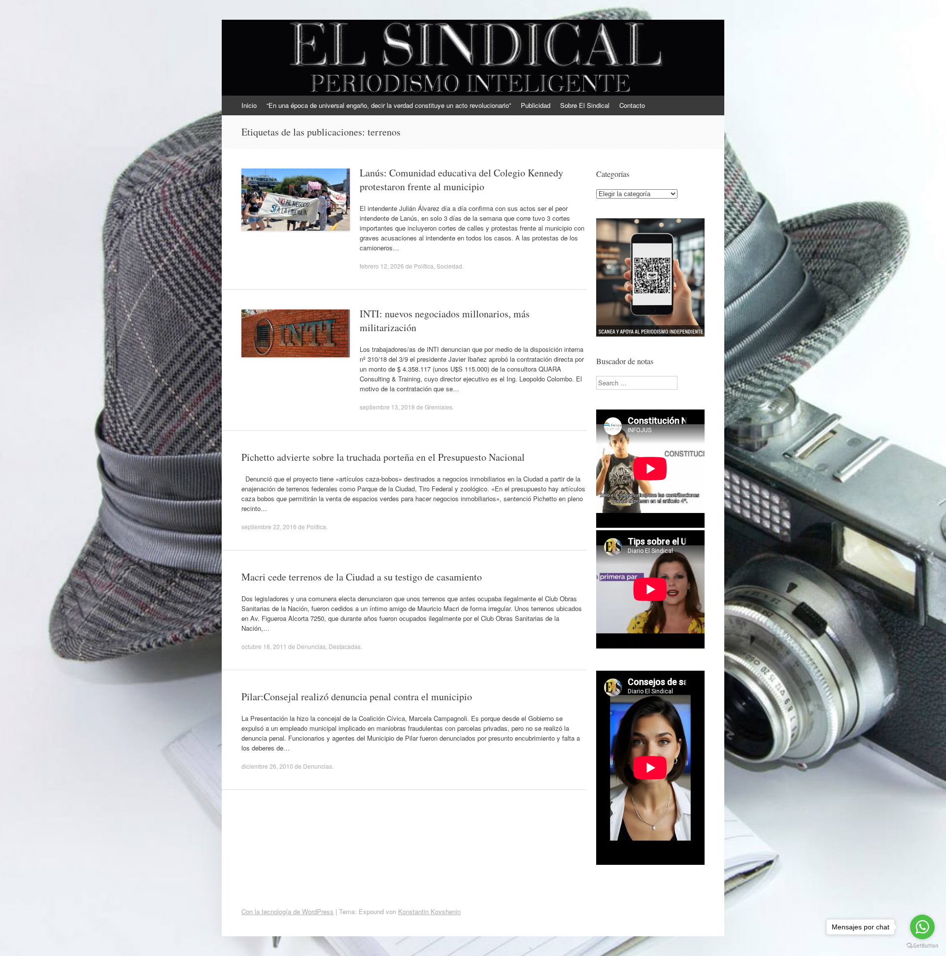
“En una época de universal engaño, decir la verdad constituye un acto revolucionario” (389, 105)
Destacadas (345, 646)
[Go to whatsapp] (922, 927)
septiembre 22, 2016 (269, 526)
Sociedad (449, 266)
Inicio (249, 105)
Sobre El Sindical (584, 105)
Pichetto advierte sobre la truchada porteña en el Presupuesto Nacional (383, 457)
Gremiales (438, 407)
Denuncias (311, 646)
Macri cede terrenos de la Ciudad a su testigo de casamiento (361, 576)
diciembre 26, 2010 (267, 766)
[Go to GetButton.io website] (922, 946)
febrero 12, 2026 (382, 266)
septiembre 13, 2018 (387, 407)
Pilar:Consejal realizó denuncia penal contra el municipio (356, 696)
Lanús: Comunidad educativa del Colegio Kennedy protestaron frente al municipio (461, 179)
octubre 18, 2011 (264, 646)
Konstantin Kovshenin (429, 911)
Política (424, 266)
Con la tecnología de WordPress (287, 911)
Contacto (632, 105)
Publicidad (535, 105)
